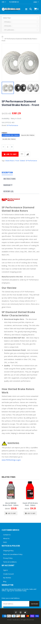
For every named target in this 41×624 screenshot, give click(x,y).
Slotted (22, 161)
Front (17, 161)
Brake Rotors (10, 161)
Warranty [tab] (7, 185)
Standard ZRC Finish (10, 135)
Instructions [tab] (9, 178)
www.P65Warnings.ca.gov (11, 460)
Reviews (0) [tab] (8, 191)
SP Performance (12, 125)
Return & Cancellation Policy (12, 554)
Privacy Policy (8, 558)
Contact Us (7, 535)
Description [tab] (7, 172)
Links (35, 2)
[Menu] (26, 9)
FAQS (5, 542)
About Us (6, 538)
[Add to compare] (27, 154)
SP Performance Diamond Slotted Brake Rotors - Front (20, 103)
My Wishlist (7, 578)
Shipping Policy (8, 551)
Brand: (4, 125)
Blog (4, 581)
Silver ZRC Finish (9, 139)
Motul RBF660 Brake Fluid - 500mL (11, 504)
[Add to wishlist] (21, 154)
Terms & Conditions (10, 562)
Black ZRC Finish (27, 135)
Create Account (8, 574)
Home (2, 37)
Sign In (5, 570)
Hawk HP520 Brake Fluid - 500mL (30, 504)
